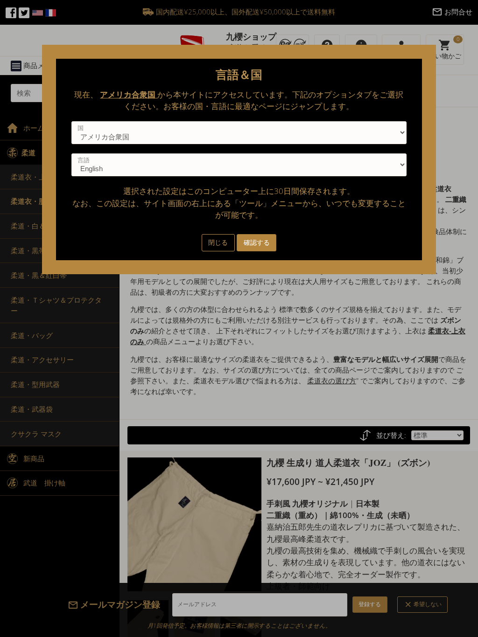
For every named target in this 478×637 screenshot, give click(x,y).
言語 (83, 160)
